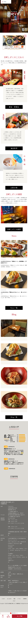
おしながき (9, 598)
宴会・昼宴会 (14, 107)
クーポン (19, 598)
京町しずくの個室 (14, 229)
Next (24, 214)
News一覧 (14, 308)
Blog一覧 (14, 417)
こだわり (3, 598)
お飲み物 (14, 188)
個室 (14, 598)
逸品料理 (14, 148)
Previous (2, 214)
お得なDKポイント (14, 613)
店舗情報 (25, 598)
